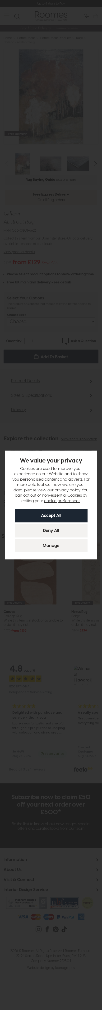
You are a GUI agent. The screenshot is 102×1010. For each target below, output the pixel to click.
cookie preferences (62, 501)
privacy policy (67, 490)
